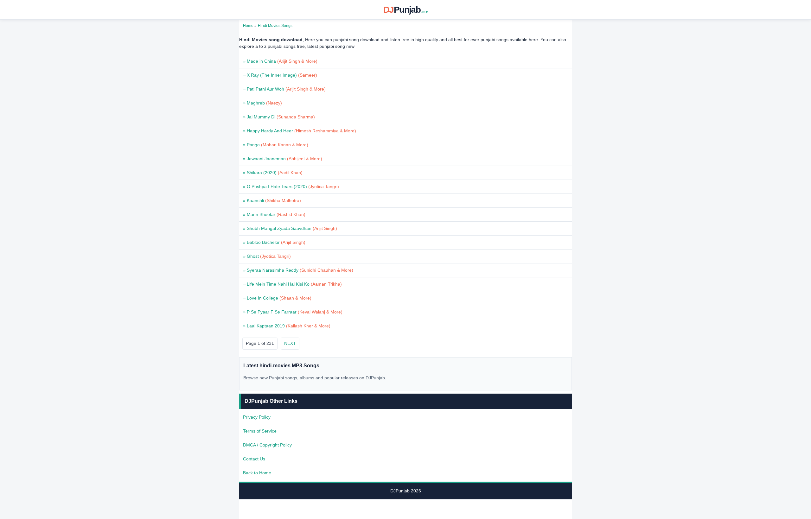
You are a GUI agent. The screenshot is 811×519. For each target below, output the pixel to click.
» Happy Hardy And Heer (299, 130)
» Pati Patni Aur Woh (284, 89)
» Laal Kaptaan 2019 (286, 325)
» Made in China (280, 61)
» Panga (275, 144)
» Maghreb (262, 102)
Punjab (405, 10)
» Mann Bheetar (274, 214)
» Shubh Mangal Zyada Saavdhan (290, 228)
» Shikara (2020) (273, 172)
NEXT (290, 343)
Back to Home (257, 472)
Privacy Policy (257, 417)
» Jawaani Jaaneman (282, 158)
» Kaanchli (272, 200)
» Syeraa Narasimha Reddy (298, 270)
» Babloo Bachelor (274, 242)
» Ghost (267, 256)
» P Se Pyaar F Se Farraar (292, 311)
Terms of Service (260, 431)
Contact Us (254, 458)
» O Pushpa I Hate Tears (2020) (291, 186)
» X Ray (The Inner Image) (280, 75)
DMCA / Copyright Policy (267, 444)
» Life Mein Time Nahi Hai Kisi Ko (292, 284)
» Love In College (277, 298)
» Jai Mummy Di (279, 116)
